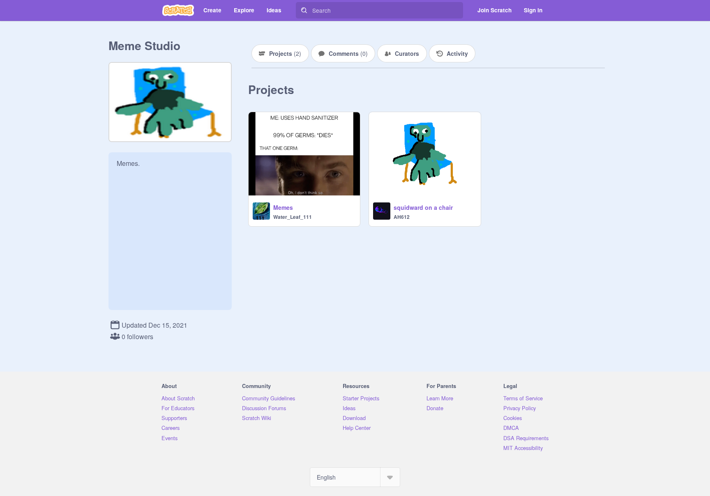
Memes (283, 207)
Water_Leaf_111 (292, 216)
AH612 (402, 216)
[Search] (304, 10)
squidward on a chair (423, 207)
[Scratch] (178, 10)
